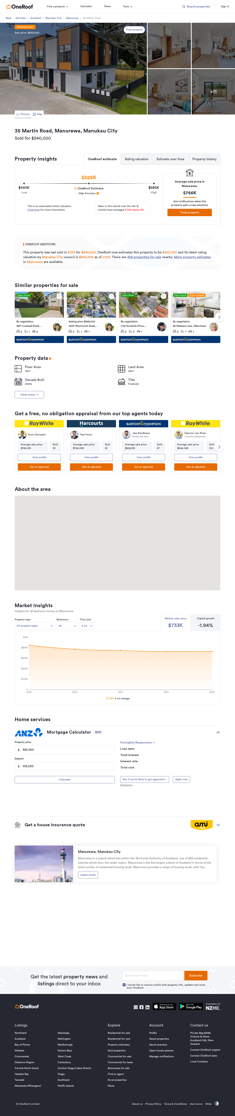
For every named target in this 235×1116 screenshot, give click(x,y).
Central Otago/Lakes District (74, 1068)
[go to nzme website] (213, 1007)
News (107, 6)
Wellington (64, 1039)
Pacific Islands (66, 1086)
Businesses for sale (119, 1068)
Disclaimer (126, 785)
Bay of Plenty (22, 1045)
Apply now (181, 779)
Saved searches (158, 1045)
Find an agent (116, 1074)
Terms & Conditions (175, 1104)
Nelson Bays (65, 1050)
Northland (20, 1033)
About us (137, 1104)
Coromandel (22, 1056)
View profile (39, 457)
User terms (196, 1104)
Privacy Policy (153, 1104)
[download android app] (191, 1007)
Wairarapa (63, 1033)
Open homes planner (161, 1050)
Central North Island (27, 1068)
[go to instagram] (135, 1007)
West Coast (64, 1056)
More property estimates (192, 257)
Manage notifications (161, 1056)
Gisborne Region (24, 1062)
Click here (34, 210)
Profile (153, 1033)
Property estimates (119, 1045)
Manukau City (53, 18)
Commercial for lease (120, 1062)
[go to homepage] (19, 6)
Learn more (88, 874)
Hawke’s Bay (22, 1074)
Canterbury (64, 1062)
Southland (63, 1080)
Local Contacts (199, 1061)
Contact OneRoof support (205, 1050)
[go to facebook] (141, 1007)
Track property (134, 29)
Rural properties (117, 1080)
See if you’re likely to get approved (143, 779)
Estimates (86, 6)
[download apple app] (164, 1007)
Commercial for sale (119, 1056)
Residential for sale (119, 1033)
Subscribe (195, 975)
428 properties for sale (144, 257)
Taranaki (19, 1080)
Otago (61, 1074)
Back (8, 18)
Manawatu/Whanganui (28, 1086)
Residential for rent (119, 1039)
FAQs (208, 1104)
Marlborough (65, 1045)
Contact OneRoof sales (203, 1056)
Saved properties (159, 1039)
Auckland (35, 18)
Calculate (64, 779)
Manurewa (72, 18)
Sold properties (117, 1050)
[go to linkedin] (147, 1007)
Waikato (19, 1050)
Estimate (21, 18)
